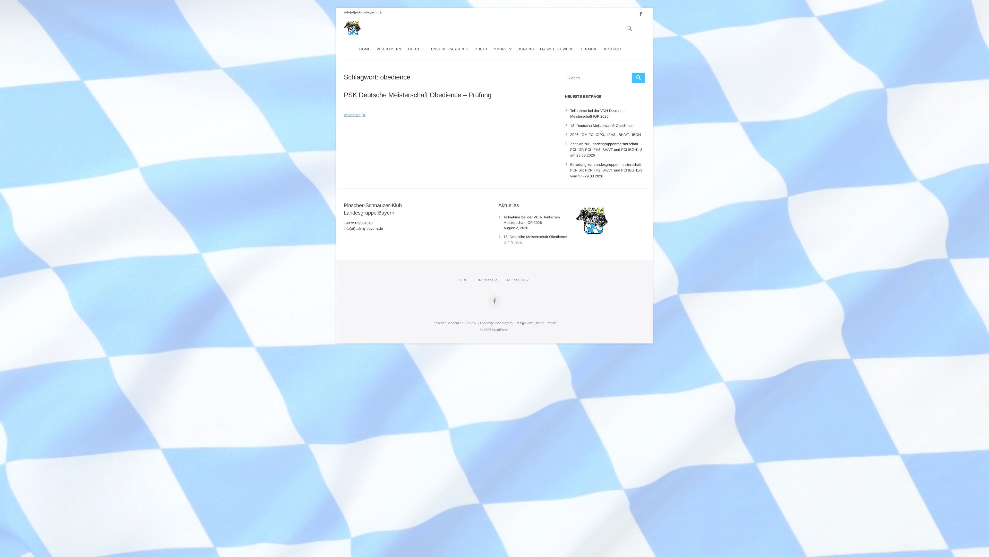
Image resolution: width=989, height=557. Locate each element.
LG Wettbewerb (557, 49)
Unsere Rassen (447, 49)
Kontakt (613, 49)
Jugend (526, 49)
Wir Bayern (389, 49)
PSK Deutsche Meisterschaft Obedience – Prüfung (417, 95)
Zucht (481, 49)
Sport (500, 49)
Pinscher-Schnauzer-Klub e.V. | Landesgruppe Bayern (472, 323)
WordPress (500, 330)
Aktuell (416, 49)
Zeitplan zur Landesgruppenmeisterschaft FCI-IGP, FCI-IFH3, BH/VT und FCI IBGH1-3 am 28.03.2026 (606, 150)
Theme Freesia (545, 323)
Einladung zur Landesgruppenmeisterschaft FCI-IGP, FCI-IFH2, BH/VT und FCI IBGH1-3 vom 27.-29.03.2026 (606, 170)
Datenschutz (517, 280)
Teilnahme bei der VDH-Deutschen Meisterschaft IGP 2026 (532, 220)
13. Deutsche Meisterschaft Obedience (602, 126)
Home (365, 49)
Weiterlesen (352, 115)
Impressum (487, 280)
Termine (589, 49)
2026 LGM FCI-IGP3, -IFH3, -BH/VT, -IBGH (605, 135)
